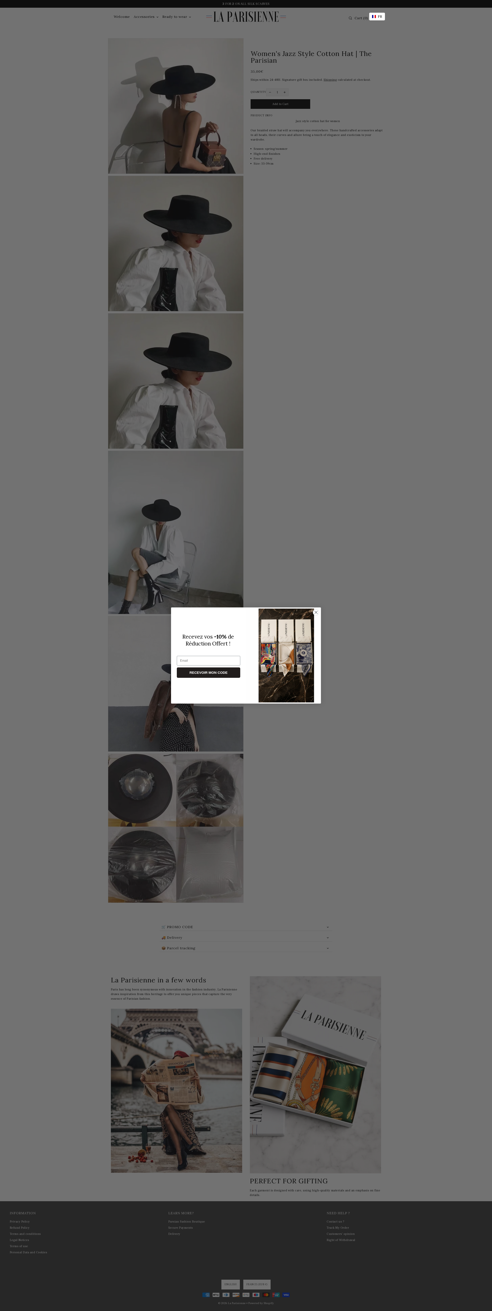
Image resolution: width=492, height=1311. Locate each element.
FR (380, 16)
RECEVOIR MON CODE (208, 673)
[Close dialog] (316, 612)
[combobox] (377, 16)
